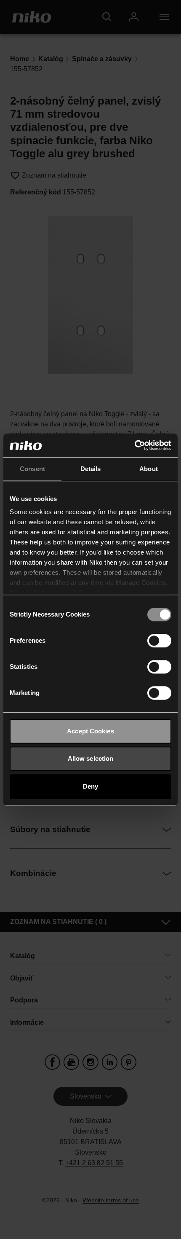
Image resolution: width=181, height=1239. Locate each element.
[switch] (159, 640)
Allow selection (91, 758)
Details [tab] (90, 468)
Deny (90, 786)
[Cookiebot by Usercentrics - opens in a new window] (134, 445)
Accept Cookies (90, 731)
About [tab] (148, 468)
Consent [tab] (32, 468)
